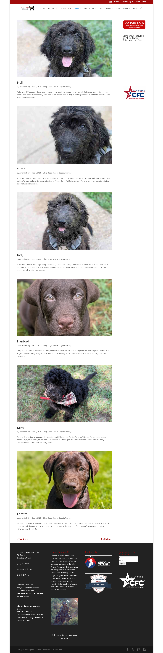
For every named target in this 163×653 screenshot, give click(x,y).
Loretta (22, 514)
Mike (20, 427)
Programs (65, 8)
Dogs (76, 8)
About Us (51, 8)
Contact (137, 2)
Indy (20, 255)
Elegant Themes (34, 649)
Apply (110, 2)
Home (42, 8)
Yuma (21, 169)
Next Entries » (106, 539)
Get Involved (89, 8)
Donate (116, 2)
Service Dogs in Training (62, 86)
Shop (144, 2)
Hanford (23, 341)
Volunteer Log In (127, 2)
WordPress (57, 649)
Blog (45, 86)
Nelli (20, 82)
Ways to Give (105, 8)
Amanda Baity (24, 86)
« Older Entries (22, 539)
